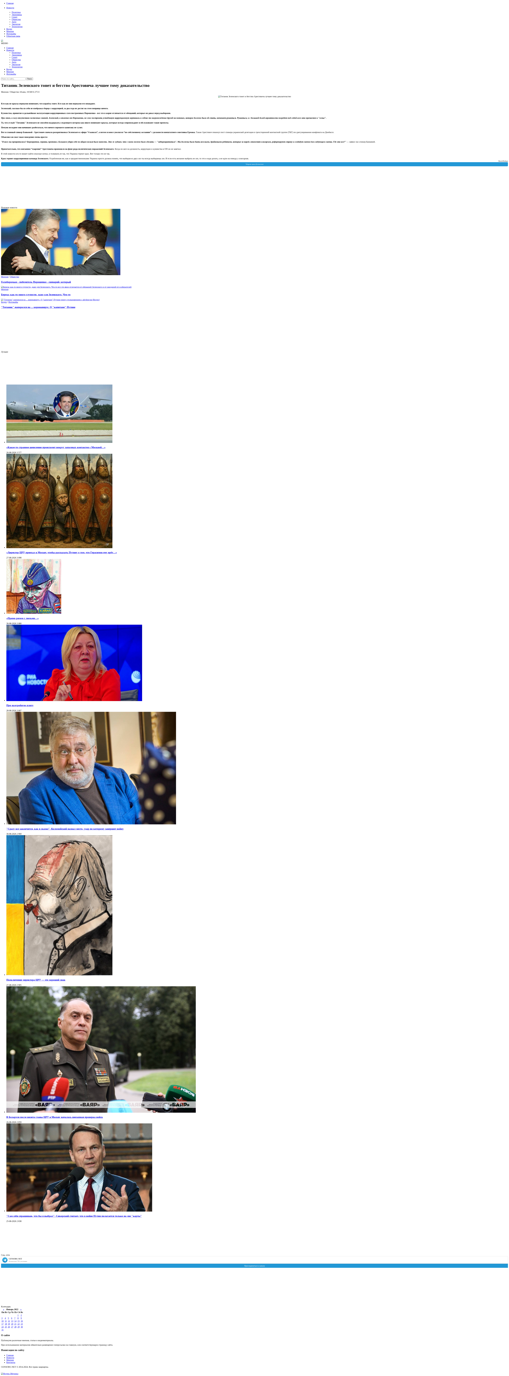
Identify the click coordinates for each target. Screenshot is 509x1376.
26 (9, 1327)
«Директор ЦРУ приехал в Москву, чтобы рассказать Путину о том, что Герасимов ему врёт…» (61, 552)
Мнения (10, 31)
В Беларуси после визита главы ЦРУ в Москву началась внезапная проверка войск (54, 1117)
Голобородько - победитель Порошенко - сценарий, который (36, 282)
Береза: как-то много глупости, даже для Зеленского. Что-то (36, 294)
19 (9, 1324)
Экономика (17, 15)
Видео (9, 29)
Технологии (17, 26)
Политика (16, 12)
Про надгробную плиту (20, 705)
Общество (16, 19)
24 (2, 1327)
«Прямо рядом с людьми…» (22, 618)
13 (12, 1321)
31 (2, 1330)
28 (15, 1327)
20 (12, 1324)
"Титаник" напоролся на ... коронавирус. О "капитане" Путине (38, 307)
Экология (16, 24)
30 (22, 1327)
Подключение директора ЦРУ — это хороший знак (35, 979)
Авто (14, 22)
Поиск (29, 79)
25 (6, 1327)
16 (22, 1321)
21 (15, 1324)
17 (2, 1324)
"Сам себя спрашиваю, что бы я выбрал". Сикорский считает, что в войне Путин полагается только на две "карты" (74, 1216)
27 (12, 1327)
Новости (10, 8)
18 (6, 1324)
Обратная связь (13, 36)
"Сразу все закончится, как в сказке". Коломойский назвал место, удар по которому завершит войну (65, 828)
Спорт (14, 17)
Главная (10, 3)
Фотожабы (11, 34)
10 (2, 1321)
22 (18, 1324)
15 (18, 1321)
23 (22, 1324)
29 (18, 1327)
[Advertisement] (80, 187)
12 (9, 1321)
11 (6, 1321)
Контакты (10, 1362)
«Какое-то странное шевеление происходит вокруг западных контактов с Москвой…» (56, 447)
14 (15, 1321)
